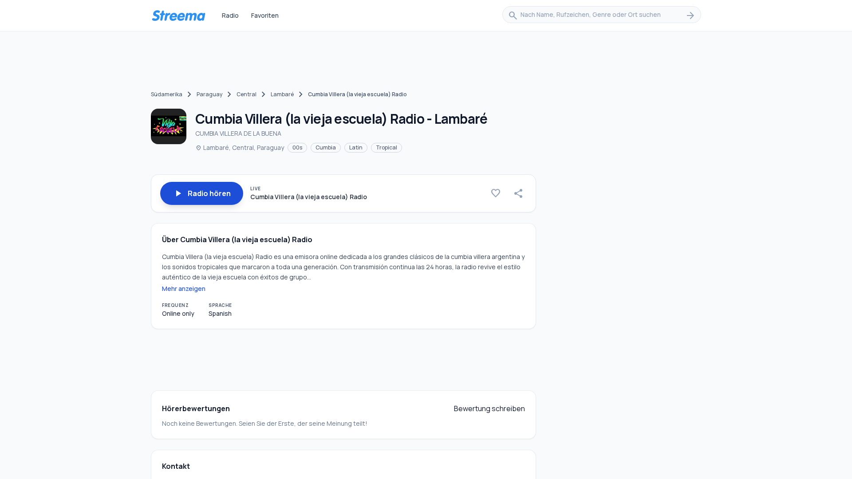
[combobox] (601, 15)
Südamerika (166, 94)
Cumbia (326, 147)
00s (297, 147)
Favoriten (265, 15)
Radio (230, 15)
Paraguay (209, 94)
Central (246, 94)
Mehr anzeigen (183, 288)
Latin (356, 147)
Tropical (386, 147)
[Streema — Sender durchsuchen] (178, 15)
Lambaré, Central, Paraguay (239, 147)
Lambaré (282, 94)
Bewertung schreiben (489, 408)
